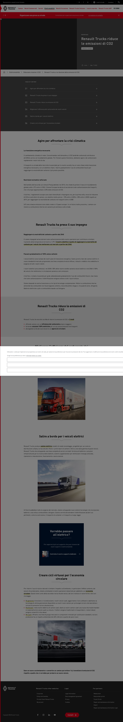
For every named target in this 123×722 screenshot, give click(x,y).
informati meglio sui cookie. (33, 355)
